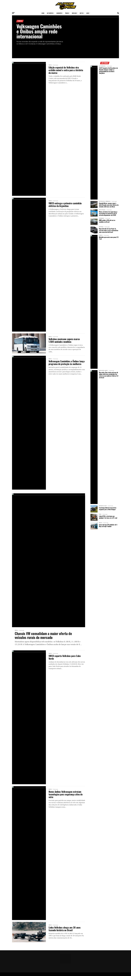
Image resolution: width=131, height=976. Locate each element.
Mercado (74, 13)
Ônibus (67, 13)
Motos (81, 13)
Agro (87, 13)
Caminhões (59, 13)
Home (43, 13)
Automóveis (50, 13)
